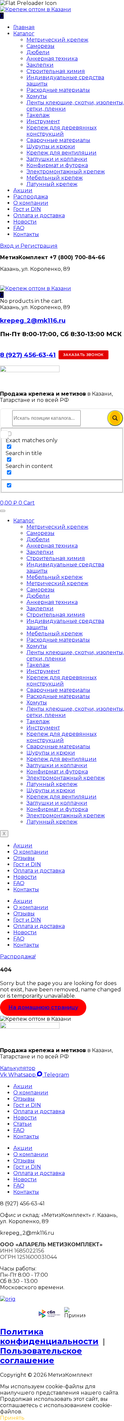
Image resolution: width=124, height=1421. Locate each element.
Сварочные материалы (58, 140)
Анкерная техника (52, 58)
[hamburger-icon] (2, 511)
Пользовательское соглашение (41, 1355)
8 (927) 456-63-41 (28, 355)
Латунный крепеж (51, 184)
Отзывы (24, 858)
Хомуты (36, 96)
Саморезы (40, 46)
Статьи (22, 1124)
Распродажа (30, 197)
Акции (22, 190)
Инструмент (43, 121)
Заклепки (40, 65)
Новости (25, 222)
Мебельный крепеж (54, 178)
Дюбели (38, 52)
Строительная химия (55, 71)
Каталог (23, 33)
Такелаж (38, 115)
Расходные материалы (58, 90)
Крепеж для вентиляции (61, 153)
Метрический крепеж (57, 40)
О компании (30, 203)
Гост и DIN (27, 209)
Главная (24, 27)
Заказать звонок (83, 354)
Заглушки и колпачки (56, 159)
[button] (2, 295)
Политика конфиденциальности (49, 1336)
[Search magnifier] (115, 418)
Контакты (26, 234)
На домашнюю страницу (43, 1007)
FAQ (18, 228)
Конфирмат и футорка (57, 165)
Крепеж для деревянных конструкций (61, 130)
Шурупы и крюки (50, 146)
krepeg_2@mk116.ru (32, 320)
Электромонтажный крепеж (65, 171)
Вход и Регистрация (29, 246)
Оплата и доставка (39, 215)
